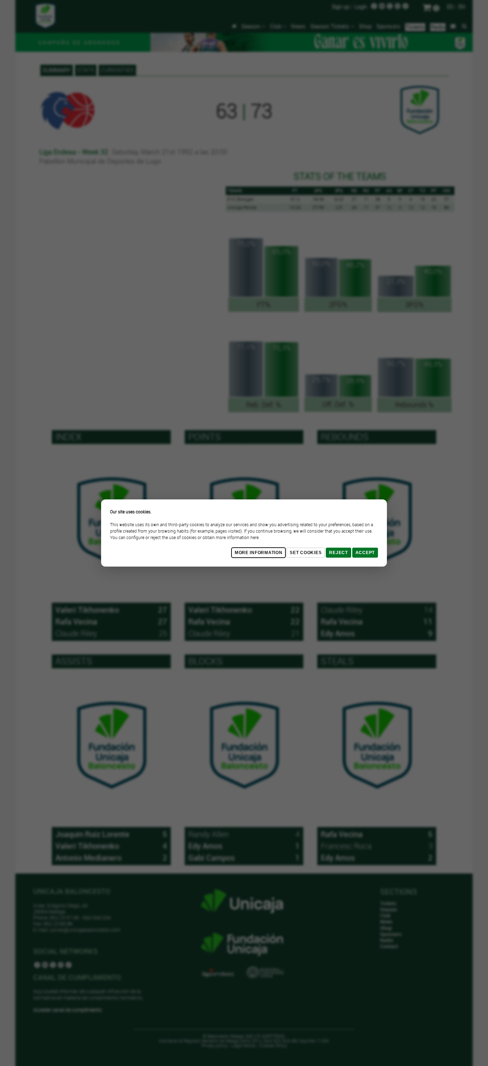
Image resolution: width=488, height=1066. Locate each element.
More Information (259, 552)
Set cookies (306, 552)
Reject (338, 552)
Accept (365, 552)
